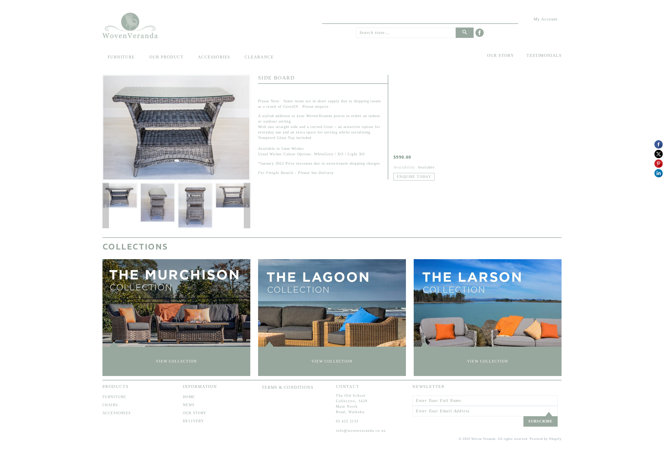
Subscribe (540, 421)
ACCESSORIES (116, 413)
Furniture (121, 57)
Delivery (193, 421)
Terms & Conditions (287, 387)
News (189, 405)
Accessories (214, 57)
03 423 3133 (347, 421)
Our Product (166, 57)
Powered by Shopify (546, 439)
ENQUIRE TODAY (414, 177)
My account (546, 19)
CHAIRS (110, 405)
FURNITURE (114, 397)
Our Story (500, 55)
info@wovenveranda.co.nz (361, 431)
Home (189, 397)
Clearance (259, 57)
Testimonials (544, 55)
